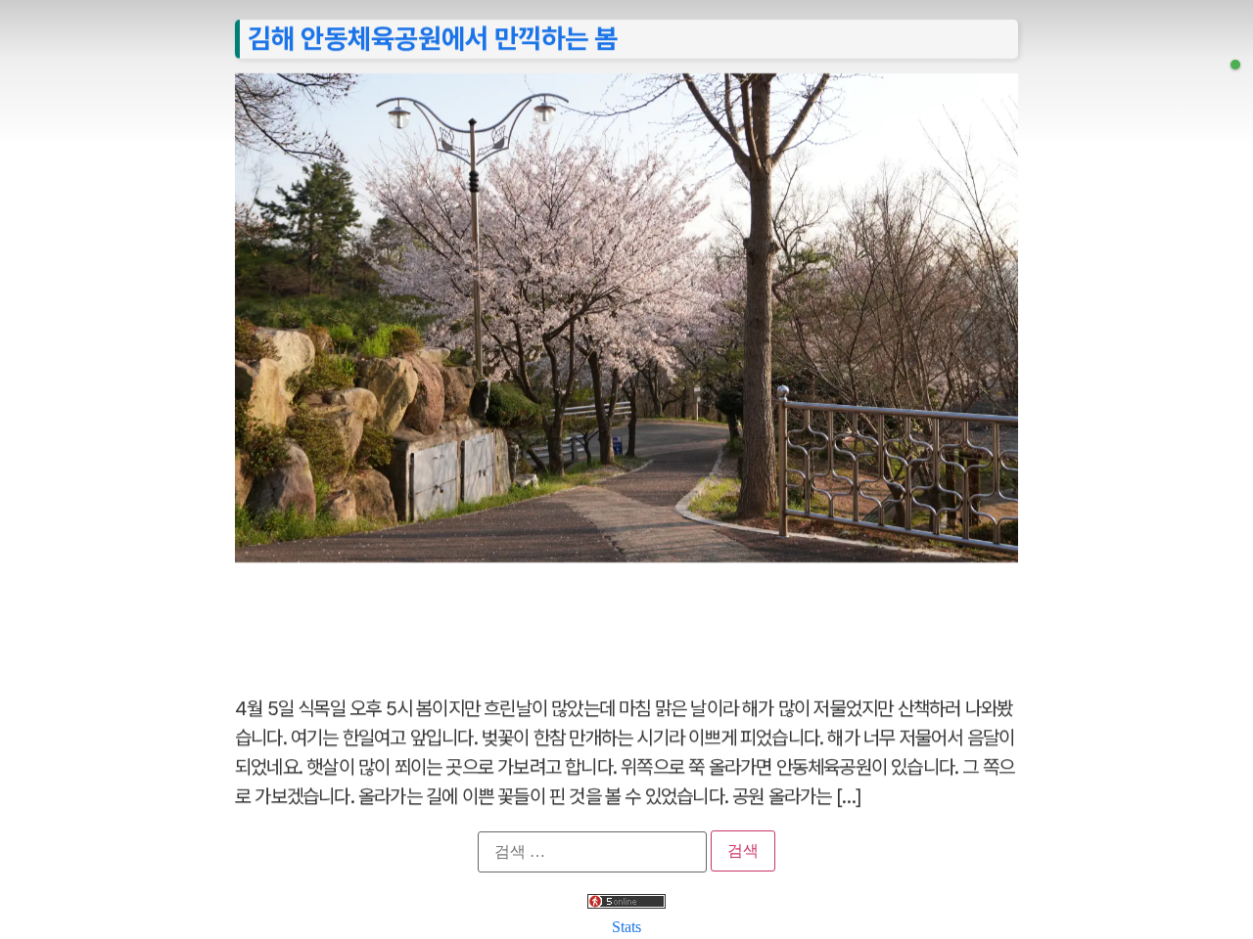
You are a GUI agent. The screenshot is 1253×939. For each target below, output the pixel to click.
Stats (626, 926)
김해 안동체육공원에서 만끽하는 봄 (433, 38)
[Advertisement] (626, 618)
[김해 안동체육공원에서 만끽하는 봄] (1235, 64)
